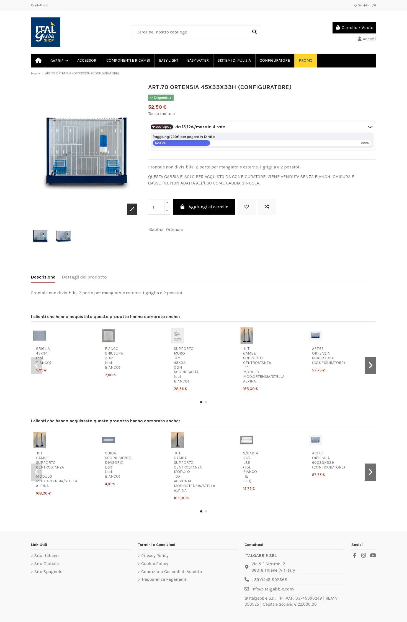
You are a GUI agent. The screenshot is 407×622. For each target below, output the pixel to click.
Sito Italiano (46, 555)
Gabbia (156, 229)
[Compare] (44, 337)
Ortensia (174, 229)
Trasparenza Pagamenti (164, 579)
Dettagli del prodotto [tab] (84, 277)
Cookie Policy (154, 563)
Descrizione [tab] (43, 277)
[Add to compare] (267, 207)
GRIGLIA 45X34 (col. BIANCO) (43, 355)
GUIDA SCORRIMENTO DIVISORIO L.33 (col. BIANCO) (118, 465)
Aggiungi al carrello (208, 206)
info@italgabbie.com (272, 589)
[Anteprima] (40, 346)
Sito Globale (46, 563)
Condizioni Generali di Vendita (171, 571)
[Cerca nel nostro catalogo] (254, 32)
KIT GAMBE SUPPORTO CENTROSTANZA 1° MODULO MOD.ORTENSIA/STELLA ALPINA (263, 365)
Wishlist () (366, 5)
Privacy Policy (154, 555)
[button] (201, 402)
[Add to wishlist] (247, 207)
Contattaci (39, 5)
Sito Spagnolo (48, 571)
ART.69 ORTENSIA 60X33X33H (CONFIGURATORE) (328, 355)
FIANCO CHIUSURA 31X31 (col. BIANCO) (114, 357)
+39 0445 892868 (269, 579)
